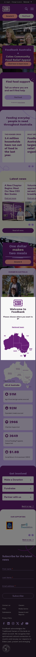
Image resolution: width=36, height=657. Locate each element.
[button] (25, 355)
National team (18, 327)
